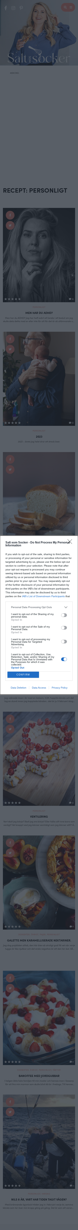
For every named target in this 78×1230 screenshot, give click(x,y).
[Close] (70, 542)
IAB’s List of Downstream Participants (43, 596)
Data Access (39, 687)
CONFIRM (23, 674)
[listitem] (39, 607)
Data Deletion (18, 687)
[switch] (64, 615)
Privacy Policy (59, 687)
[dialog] (39, 615)
